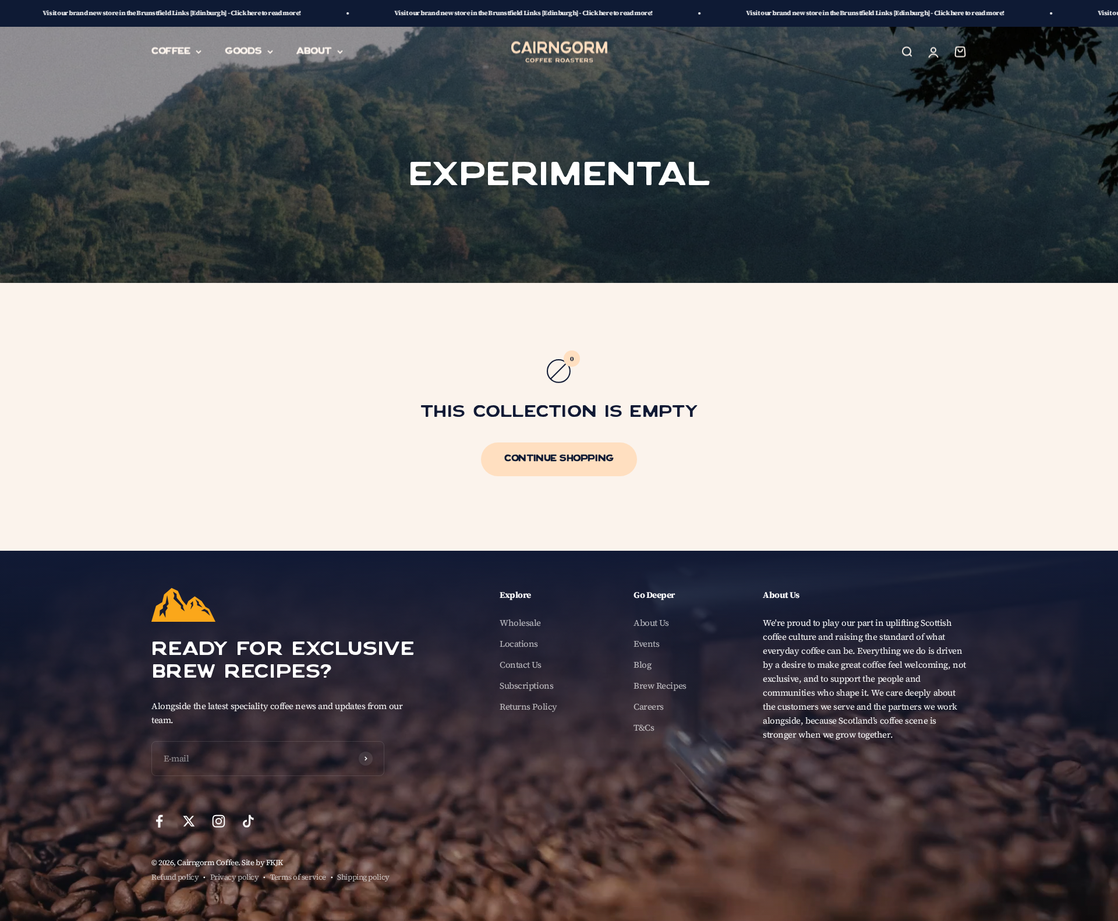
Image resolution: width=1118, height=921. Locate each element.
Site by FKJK (262, 862)
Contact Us (521, 664)
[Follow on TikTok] (248, 821)
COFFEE (170, 51)
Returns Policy (528, 706)
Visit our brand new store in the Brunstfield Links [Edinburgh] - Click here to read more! (413, 13)
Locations (519, 643)
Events (646, 643)
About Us (651, 623)
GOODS (243, 51)
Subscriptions (526, 685)
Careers (649, 706)
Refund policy (175, 877)
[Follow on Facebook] (159, 821)
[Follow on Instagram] (219, 821)
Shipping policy (363, 877)
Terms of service (298, 877)
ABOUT (313, 51)
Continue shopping (558, 459)
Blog (642, 664)
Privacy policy (234, 877)
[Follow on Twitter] (189, 821)
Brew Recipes (660, 685)
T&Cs (644, 727)
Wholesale (520, 623)
